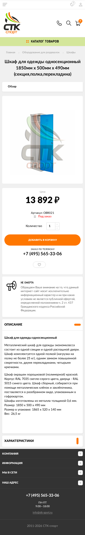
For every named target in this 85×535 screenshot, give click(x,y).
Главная (10, 52)
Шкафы (71, 52)
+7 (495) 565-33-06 (42, 254)
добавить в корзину (42, 240)
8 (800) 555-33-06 (59, 23)
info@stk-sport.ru (43, 512)
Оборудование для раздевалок (41, 52)
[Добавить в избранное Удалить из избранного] (39, 265)
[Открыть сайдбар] (5, 4)
